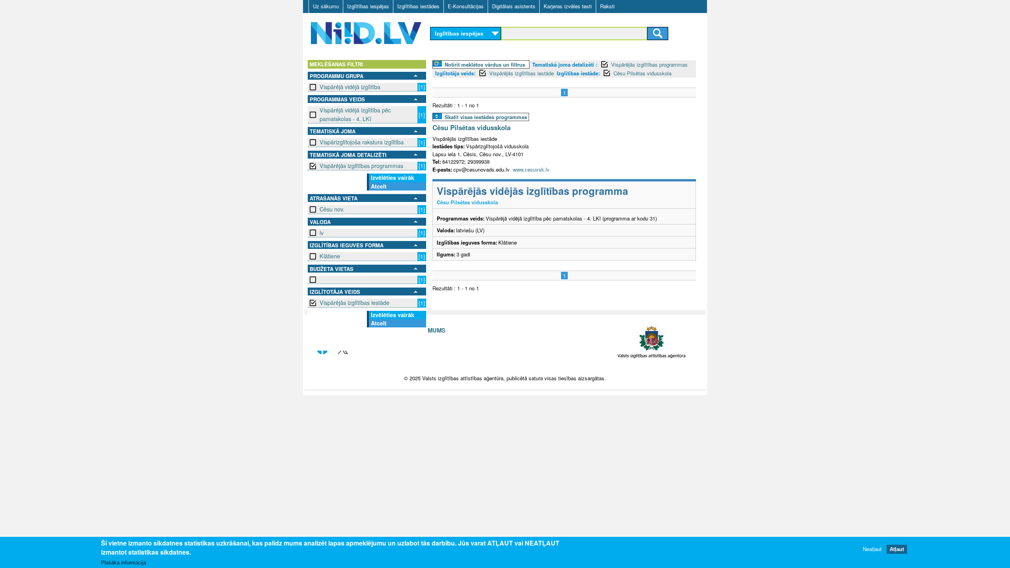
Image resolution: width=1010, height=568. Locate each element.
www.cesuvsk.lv (531, 169)
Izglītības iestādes (418, 6)
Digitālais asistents (513, 6)
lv (322, 233)
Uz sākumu (326, 6)
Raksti (607, 6)
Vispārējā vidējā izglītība (350, 87)
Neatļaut (872, 549)
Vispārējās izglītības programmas (361, 166)
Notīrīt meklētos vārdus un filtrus (485, 64)
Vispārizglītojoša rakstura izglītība (362, 142)
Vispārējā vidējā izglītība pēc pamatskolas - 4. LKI (355, 114)
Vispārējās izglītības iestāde (354, 302)
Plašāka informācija (123, 563)
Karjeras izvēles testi (568, 6)
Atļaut (897, 549)
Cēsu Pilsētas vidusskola (642, 73)
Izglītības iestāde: (578, 73)
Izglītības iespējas (368, 6)
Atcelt (379, 186)
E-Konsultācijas (466, 6)
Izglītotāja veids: (455, 73)
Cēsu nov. (332, 209)
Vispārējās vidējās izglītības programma (532, 190)
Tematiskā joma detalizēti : (564, 64)
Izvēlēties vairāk (392, 177)
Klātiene (330, 256)
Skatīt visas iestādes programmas (486, 117)
